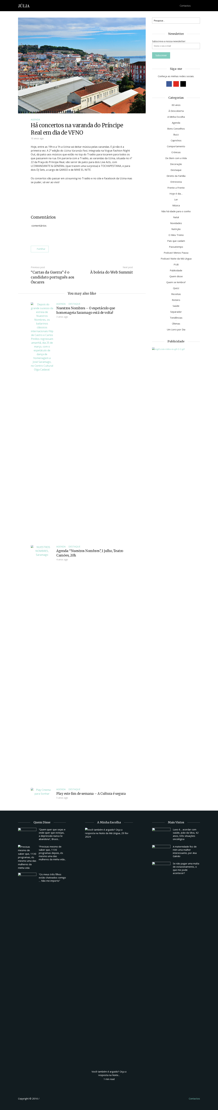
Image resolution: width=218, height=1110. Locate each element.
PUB (176, 264)
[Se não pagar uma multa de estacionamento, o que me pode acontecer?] (161, 869)
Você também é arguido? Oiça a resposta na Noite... (109, 1073)
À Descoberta (176, 110)
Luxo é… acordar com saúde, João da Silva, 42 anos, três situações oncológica (186, 834)
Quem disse (176, 276)
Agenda (35, 119)
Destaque (74, 303)
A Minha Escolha (176, 116)
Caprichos (176, 140)
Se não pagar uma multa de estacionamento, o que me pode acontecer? (186, 868)
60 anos (176, 105)
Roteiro (176, 299)
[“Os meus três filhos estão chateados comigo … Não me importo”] (27, 879)
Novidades (176, 223)
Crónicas (176, 152)
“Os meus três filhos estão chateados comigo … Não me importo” (52, 877)
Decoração (176, 164)
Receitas (176, 294)
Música (176, 205)
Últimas (176, 323)
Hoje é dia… (176, 193)
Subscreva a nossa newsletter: (169, 41)
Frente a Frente (176, 187)
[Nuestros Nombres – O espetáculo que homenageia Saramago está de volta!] (42, 422)
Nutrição (176, 229)
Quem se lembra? (176, 282)
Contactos (185, 5)
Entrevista (176, 181)
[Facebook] (169, 84)
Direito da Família (176, 175)
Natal (176, 217)
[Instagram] (183, 84)
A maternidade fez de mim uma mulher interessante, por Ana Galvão (185, 851)
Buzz (176, 134)
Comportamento (176, 146)
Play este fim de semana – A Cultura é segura (91, 794)
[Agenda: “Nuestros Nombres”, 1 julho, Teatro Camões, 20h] (42, 664)
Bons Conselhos (176, 128)
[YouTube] (176, 84)
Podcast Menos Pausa (176, 252)
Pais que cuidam (176, 240)
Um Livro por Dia (176, 329)
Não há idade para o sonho (176, 211)
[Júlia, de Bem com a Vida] (24, 5)
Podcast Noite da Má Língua (176, 258)
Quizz (176, 288)
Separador (176, 311)
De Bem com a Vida (176, 158)
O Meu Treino (176, 234)
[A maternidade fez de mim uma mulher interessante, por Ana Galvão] (161, 852)
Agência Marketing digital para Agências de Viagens (46, 1098)
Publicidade (176, 270)
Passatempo (176, 246)
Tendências (176, 317)
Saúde (176, 305)
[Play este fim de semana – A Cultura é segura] (42, 791)
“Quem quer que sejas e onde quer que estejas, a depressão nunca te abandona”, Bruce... (52, 834)
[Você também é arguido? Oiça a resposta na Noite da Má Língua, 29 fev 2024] (109, 947)
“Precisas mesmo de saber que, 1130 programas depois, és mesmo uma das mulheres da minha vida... (52, 853)
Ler (176, 199)
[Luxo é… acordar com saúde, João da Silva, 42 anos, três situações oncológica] (161, 835)
